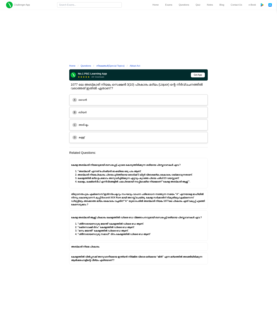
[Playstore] (262, 5)
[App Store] (270, 5)
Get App (198, 75)
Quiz (198, 5)
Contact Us (236, 5)
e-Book (252, 5)
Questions (184, 5)
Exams (168, 5)
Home (155, 5)
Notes (210, 5)
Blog (221, 5)
